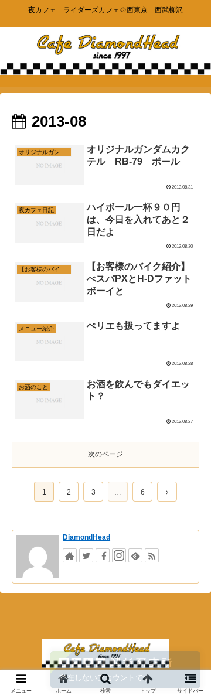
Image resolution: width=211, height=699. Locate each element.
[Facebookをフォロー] (103, 555)
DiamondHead (86, 537)
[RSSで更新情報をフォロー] (152, 555)
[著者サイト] (70, 555)
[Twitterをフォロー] (86, 555)
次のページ (105, 454)
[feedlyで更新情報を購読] (135, 555)
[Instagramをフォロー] (119, 555)
